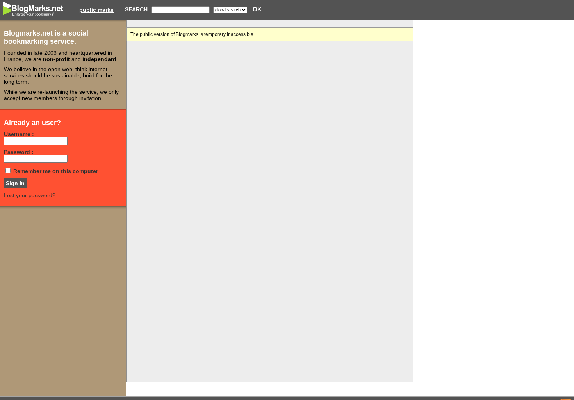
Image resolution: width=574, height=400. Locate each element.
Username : (19, 134)
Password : (19, 152)
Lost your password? (29, 195)
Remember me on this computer (55, 171)
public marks (96, 10)
